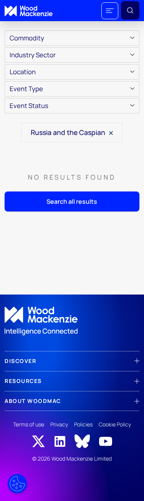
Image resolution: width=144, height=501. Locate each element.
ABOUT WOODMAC (33, 400)
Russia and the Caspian (69, 132)
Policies (83, 424)
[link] (72, 321)
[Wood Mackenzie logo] (29, 11)
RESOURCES (23, 380)
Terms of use (28, 424)
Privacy (59, 424)
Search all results (71, 201)
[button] (109, 10)
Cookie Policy (115, 424)
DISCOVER (20, 361)
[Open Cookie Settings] (17, 483)
